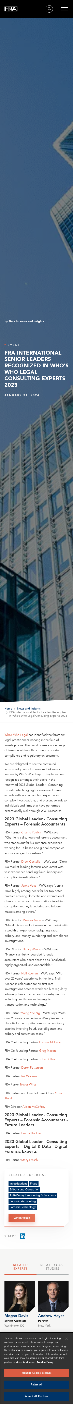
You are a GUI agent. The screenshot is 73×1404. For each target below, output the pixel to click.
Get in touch (22, 1218)
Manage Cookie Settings (36, 1373)
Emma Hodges (31, 1133)
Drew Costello (31, 861)
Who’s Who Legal (16, 735)
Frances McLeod (50, 1042)
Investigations (18, 1183)
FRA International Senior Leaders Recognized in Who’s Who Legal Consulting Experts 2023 (38, 714)
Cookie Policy (45, 1362)
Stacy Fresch (29, 1160)
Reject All (36, 1384)
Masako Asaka (32, 920)
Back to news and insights (26, 321)
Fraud (34, 1183)
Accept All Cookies (36, 1396)
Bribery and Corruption (24, 1189)
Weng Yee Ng (30, 1013)
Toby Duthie (47, 1059)
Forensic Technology (23, 1207)
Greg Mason (47, 1050)
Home (8, 708)
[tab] (20, 1268)
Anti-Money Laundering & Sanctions (33, 1195)
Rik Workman (30, 1076)
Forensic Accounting (23, 1201)
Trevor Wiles (28, 1084)
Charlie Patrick (31, 832)
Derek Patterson (32, 1067)
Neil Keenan (29, 973)
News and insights (29, 708)
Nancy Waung (32, 949)
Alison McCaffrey (34, 1107)
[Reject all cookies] (66, 1338)
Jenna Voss (28, 885)
